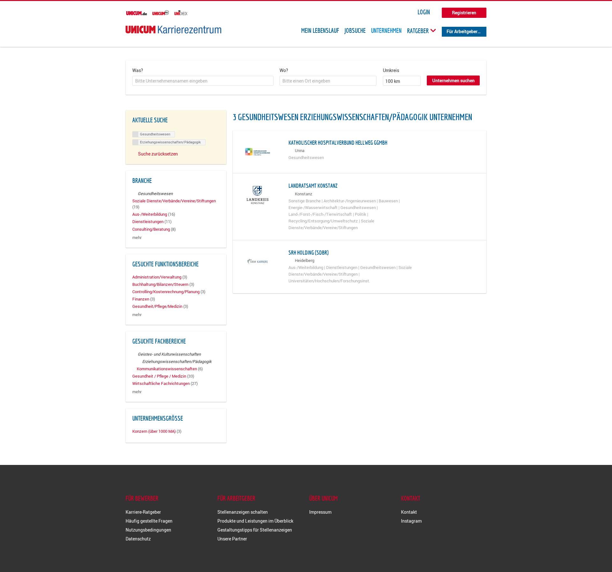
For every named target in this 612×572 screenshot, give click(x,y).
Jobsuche (355, 30)
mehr (137, 237)
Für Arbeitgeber (462, 31)
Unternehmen (386, 30)
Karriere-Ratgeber (143, 512)
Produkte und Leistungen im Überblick (255, 521)
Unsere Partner (232, 539)
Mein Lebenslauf (320, 30)
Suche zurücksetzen (158, 154)
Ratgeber (418, 30)
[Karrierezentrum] (173, 29)
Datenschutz (138, 539)
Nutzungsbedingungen (148, 530)
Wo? (284, 70)
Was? (137, 70)
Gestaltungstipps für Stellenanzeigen (254, 530)
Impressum (320, 512)
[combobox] (202, 81)
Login (424, 12)
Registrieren (464, 13)
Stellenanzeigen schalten (242, 512)
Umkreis (391, 70)
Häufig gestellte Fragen (149, 521)
